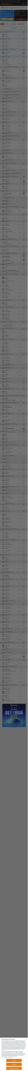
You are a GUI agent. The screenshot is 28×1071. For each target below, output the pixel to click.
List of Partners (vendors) (7, 1057)
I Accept (14, 1060)
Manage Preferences (14, 1068)
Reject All (14, 1064)
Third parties (6, 1050)
